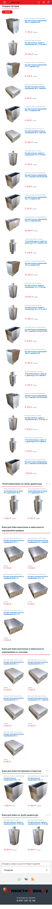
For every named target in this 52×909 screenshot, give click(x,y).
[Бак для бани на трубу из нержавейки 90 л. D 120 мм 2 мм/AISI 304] (14, 313)
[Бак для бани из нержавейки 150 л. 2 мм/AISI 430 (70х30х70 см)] (14, 26)
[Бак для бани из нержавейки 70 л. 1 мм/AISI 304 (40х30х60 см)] (14, 70)
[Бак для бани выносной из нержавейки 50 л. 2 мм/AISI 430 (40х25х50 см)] (14, 92)
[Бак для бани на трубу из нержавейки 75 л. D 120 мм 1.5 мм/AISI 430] (14, 158)
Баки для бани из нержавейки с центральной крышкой (36, 217)
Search (38, 2)
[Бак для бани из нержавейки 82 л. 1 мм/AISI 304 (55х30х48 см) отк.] (14, 467)
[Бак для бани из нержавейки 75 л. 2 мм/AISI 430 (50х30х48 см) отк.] (14, 180)
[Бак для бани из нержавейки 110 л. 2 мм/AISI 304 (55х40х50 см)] (14, 268)
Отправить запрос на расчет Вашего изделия (21, 864)
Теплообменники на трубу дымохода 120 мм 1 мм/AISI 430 (36, 239)
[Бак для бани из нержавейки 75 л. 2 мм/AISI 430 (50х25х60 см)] (14, 401)
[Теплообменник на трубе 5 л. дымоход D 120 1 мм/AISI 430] (14, 247)
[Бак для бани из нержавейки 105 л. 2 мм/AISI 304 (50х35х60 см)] (14, 357)
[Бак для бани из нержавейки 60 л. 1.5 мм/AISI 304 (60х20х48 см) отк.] (14, 202)
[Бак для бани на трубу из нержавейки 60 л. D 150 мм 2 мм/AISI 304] (14, 48)
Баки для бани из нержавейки (35, 18)
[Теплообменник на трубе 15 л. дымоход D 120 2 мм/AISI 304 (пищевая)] (14, 379)
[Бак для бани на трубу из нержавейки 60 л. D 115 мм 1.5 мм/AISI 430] (14, 423)
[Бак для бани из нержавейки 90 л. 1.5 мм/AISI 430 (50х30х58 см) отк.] (14, 114)
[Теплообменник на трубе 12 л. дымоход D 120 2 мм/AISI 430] (14, 445)
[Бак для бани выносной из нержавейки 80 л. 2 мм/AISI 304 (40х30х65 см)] (14, 136)
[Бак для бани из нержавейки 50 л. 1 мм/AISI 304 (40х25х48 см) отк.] (14, 335)
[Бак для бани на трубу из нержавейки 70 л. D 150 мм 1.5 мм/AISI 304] (14, 291)
